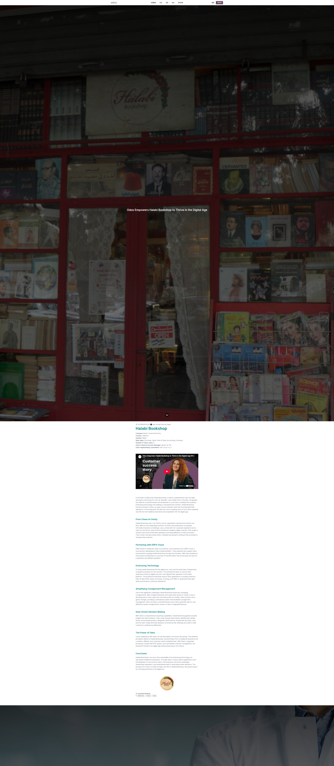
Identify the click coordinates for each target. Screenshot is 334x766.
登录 (213, 2)
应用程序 (153, 2)
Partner (148, 695)
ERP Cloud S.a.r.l (166, 447)
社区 (167, 2)
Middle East (141, 695)
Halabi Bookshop (154, 433)
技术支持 (180, 2)
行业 (161, 2)
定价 (173, 2)
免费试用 (219, 2)
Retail (154, 695)
